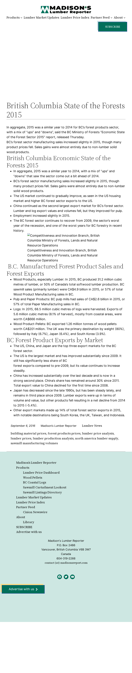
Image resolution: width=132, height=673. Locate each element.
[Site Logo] (66, 9)
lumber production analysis (53, 438)
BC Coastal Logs (34, 482)
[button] (112, 27)
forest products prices (64, 433)
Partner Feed (25, 507)
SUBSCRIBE (24, 527)
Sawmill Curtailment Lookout (44, 487)
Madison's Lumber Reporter (66, 540)
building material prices (28, 433)
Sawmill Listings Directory (42, 492)
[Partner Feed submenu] (111, 18)
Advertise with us (29, 532)
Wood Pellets (32, 477)
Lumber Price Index (30, 502)
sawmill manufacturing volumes (34, 443)
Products (22, 467)
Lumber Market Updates (34, 497)
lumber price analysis (98, 433)
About (20, 517)
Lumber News (92, 425)
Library (28, 522)
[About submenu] (124, 18)
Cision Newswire (35, 512)
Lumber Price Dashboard (41, 472)
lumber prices (21, 438)
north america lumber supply (96, 438)
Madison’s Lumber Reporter (36, 462)
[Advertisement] (66, 63)
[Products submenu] (21, 18)
